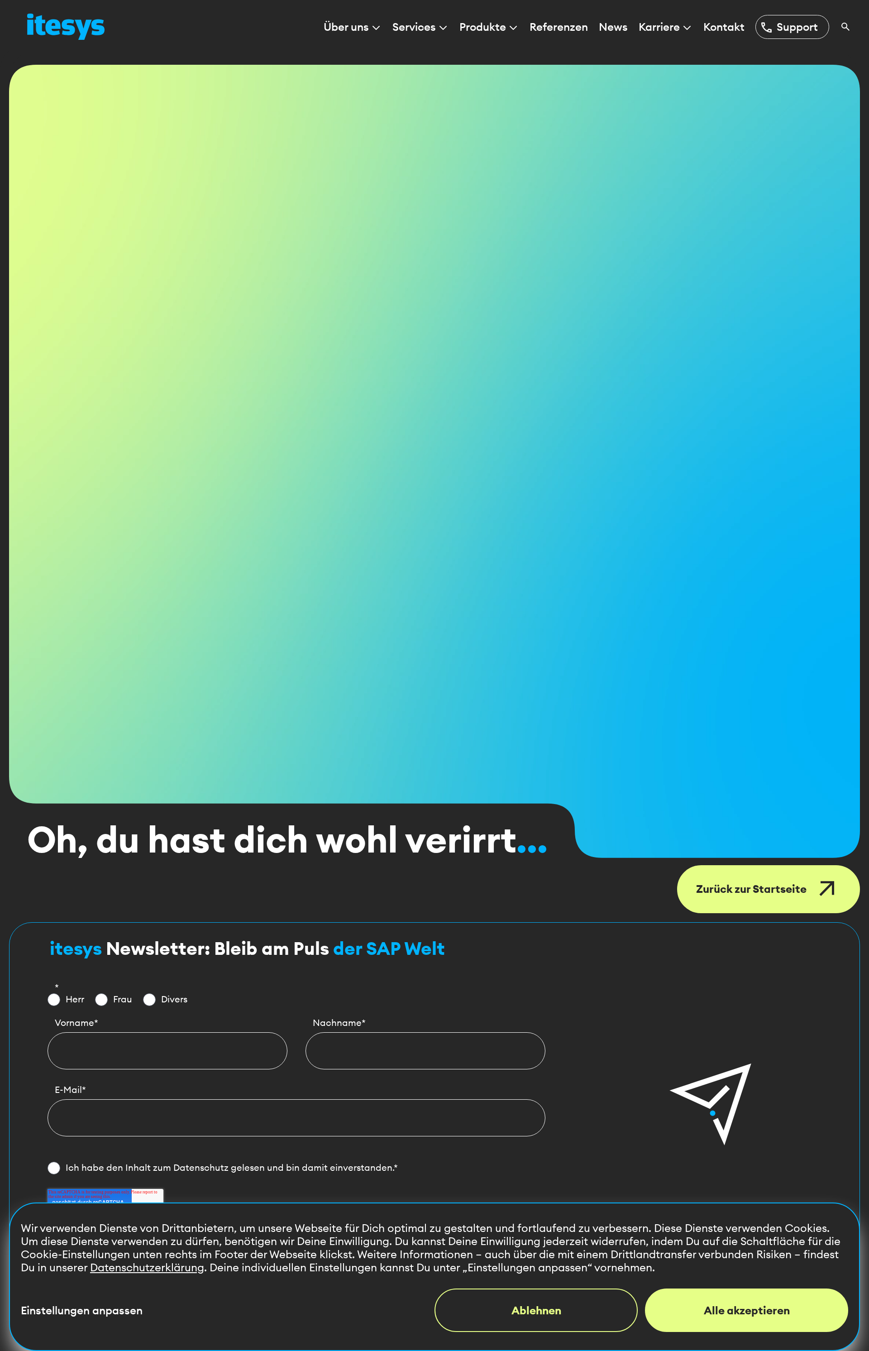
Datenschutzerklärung (147, 1267)
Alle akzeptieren (747, 1310)
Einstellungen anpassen (82, 1310)
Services (414, 27)
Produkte (482, 27)
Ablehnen (536, 1310)
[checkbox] (296, 999)
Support (788, 27)
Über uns (346, 27)
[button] (710, 1104)
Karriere (659, 27)
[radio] (66, 999)
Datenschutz (201, 1167)
